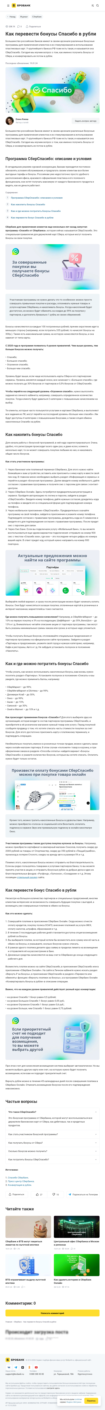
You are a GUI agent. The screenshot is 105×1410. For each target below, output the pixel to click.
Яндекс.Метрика (73, 1402)
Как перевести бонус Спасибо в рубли (32, 217)
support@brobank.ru (14, 1374)
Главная (8, 1322)
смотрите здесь (53, 1388)
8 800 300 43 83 (37, 1374)
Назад (12, 16)
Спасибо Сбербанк (18, 1177)
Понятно (91, 1401)
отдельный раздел (27, 877)
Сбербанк (37, 16)
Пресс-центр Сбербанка (21, 1181)
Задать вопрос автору (85, 121)
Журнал (24, 16)
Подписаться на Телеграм (85, 1194)
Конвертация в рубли (19, 1185)
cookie (77, 1399)
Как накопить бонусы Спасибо (28, 204)
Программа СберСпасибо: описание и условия (37, 197)
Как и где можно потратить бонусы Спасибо (36, 211)
